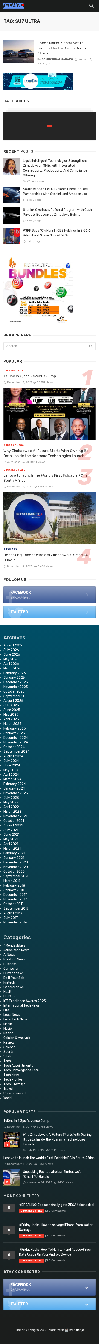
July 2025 (11, 705)
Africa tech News (16, 950)
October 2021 (13, 821)
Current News (13, 445)
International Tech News (21, 1006)
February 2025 (14, 728)
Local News (11, 1015)
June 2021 (11, 835)
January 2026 (14, 678)
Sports (8, 1052)
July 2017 (10, 918)
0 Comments (57, 1210)
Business (10, 549)
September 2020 (16, 876)
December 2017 (15, 895)
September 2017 (16, 909)
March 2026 (12, 668)
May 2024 (10, 770)
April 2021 (10, 844)
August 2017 (12, 913)
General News (13, 987)
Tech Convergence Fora (21, 1070)
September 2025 (16, 696)
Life (6, 1010)
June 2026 (11, 655)
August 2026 (13, 645)
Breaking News (14, 959)
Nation (8, 1033)
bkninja (79, 1330)
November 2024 (15, 742)
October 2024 (14, 747)
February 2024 (14, 784)
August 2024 (13, 756)
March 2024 (12, 779)
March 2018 (12, 881)
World (7, 1098)
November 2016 (15, 922)
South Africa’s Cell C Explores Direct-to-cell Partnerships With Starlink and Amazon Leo (55, 191)
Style (7, 1056)
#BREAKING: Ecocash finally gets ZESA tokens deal (56, 1205)
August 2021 (13, 825)
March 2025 (12, 724)
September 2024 (16, 752)
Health (8, 992)
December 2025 (15, 682)
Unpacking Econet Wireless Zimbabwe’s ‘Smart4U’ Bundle (46, 557)
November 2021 (15, 816)
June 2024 (11, 765)
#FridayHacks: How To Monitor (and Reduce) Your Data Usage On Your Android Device (55, 1252)
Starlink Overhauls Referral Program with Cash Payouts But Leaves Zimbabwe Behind (57, 212)
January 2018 (13, 890)
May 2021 (10, 839)
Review (8, 1042)
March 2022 (12, 812)
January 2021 (13, 858)
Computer (11, 969)
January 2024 (14, 788)
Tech (7, 1061)
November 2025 (15, 687)
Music (7, 1029)
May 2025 (10, 715)
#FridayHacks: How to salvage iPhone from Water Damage (56, 1227)
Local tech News (15, 1019)
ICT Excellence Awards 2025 (24, 1001)
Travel (8, 1089)
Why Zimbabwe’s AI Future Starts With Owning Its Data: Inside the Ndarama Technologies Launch (45, 453)
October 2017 (13, 904)
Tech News (11, 1075)
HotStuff (10, 996)
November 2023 (15, 793)
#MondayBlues (14, 945)
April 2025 (11, 719)
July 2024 (11, 761)
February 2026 (14, 673)
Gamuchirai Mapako (57, 59)
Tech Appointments (18, 1066)
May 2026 (10, 659)
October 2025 (14, 691)
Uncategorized (14, 370)
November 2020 (15, 867)
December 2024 (15, 738)
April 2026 (11, 664)
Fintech (9, 982)
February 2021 (14, 853)
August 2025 (13, 701)
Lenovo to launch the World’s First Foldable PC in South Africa (45, 478)
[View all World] (49, 126)
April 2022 (11, 807)
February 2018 (14, 885)
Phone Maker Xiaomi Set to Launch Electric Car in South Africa (61, 48)
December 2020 (15, 862)
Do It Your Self (14, 978)
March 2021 (12, 849)
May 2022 (10, 802)
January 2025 (14, 733)
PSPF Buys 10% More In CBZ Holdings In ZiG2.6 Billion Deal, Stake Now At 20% (56, 233)
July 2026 (11, 650)
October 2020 (14, 872)
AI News (9, 955)
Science (9, 1047)
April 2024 (11, 775)
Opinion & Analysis (16, 1038)
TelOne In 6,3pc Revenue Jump (29, 376)
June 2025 (11, 710)
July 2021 (10, 830)
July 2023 (11, 798)
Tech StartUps (14, 1084)
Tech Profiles (13, 1079)
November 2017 (15, 899)
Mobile (8, 1024)
